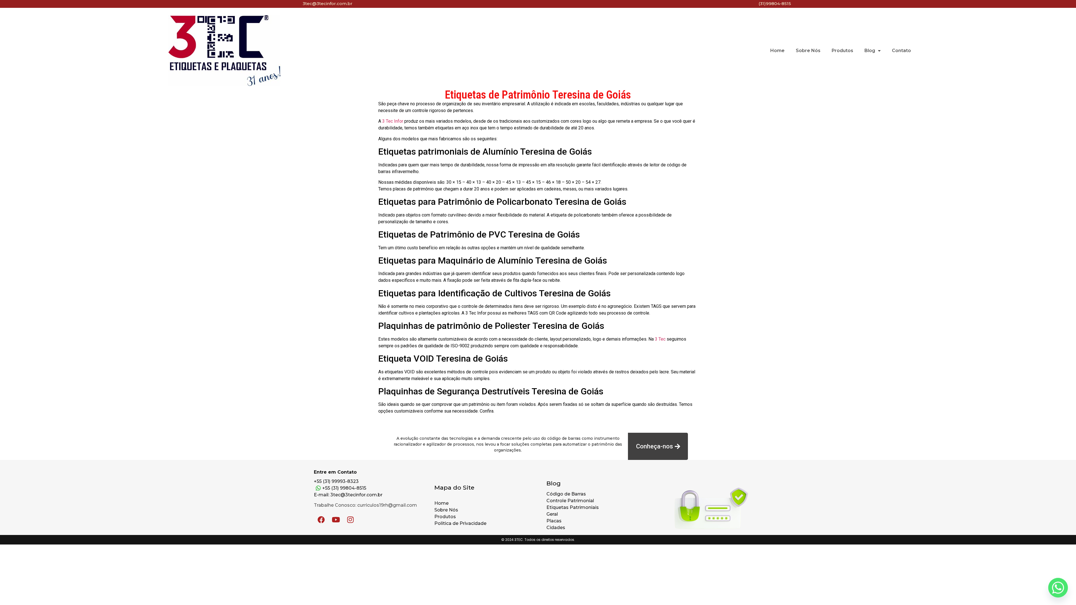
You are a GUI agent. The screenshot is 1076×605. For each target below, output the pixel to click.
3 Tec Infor (392, 121)
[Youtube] (335, 519)
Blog (869, 50)
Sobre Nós (808, 50)
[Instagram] (350, 519)
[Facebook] (321, 519)
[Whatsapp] (1058, 588)
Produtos (842, 50)
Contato (901, 50)
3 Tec (660, 339)
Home (777, 50)
